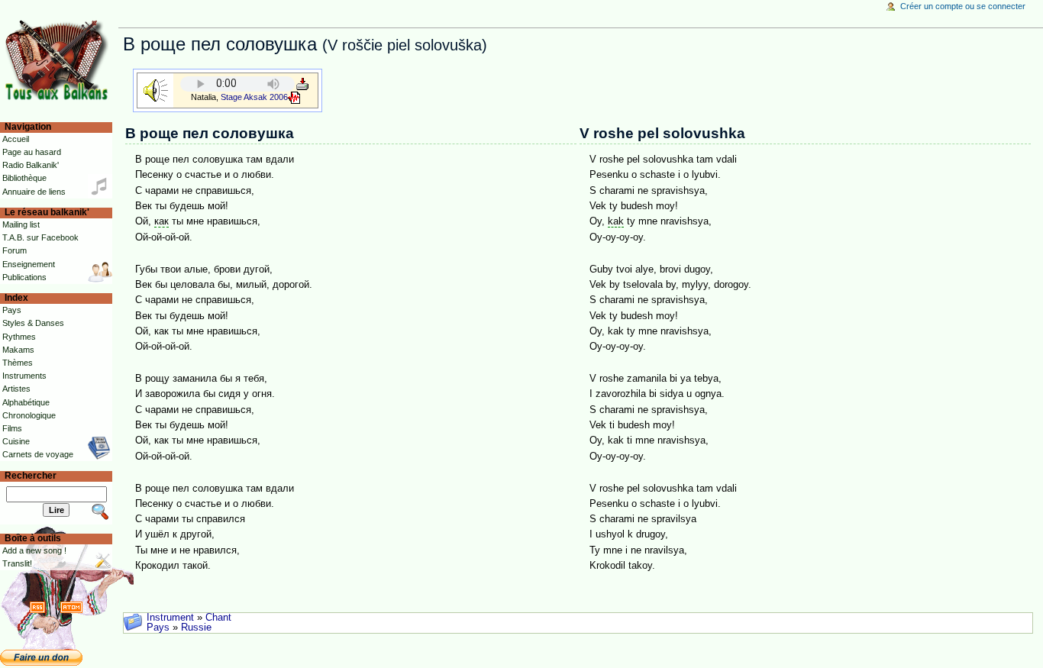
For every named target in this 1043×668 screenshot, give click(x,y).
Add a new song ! (34, 550)
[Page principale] (59, 59)
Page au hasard (31, 152)
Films (12, 428)
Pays (158, 627)
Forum (14, 250)
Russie (196, 627)
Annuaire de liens (34, 191)
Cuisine (16, 441)
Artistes (16, 388)
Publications (24, 277)
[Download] (302, 83)
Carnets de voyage (37, 454)
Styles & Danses (33, 323)
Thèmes (17, 362)
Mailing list (21, 224)
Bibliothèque (24, 177)
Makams (18, 349)
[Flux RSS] (37, 607)
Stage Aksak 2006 (254, 97)
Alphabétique (26, 402)
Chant (218, 617)
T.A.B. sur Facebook (40, 237)
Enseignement (28, 264)
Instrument (170, 617)
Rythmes (19, 336)
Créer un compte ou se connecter (962, 6)
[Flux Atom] (71, 607)
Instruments (24, 375)
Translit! (17, 563)
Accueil (15, 139)
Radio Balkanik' (30, 164)
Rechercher (31, 475)
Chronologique (29, 415)
